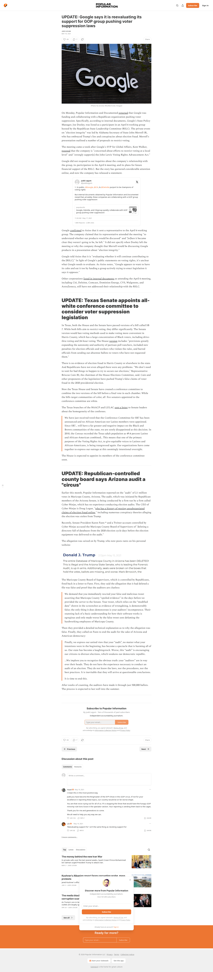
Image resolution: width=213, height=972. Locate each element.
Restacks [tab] (77, 767)
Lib (68, 823)
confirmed (75, 230)
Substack (94, 967)
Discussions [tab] (80, 850)
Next (143, 749)
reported (123, 113)
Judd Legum (66, 31)
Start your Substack (100, 960)
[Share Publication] (182, 5)
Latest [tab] (70, 850)
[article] (106, 862)
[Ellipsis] (150, 789)
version (113, 341)
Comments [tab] (67, 767)
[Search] (177, 5)
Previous (71, 749)
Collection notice (127, 954)
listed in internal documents (98, 279)
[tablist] (72, 766)
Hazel (69, 789)
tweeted (66, 151)
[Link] (58, 309)
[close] (130, 880)
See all (67, 917)
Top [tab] (64, 850)
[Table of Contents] (2, 486)
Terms (116, 954)
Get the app (119, 960)
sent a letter (121, 407)
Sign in (205, 5)
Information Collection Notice (106, 920)
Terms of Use (118, 917)
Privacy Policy (125, 920)
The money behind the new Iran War (82, 856)
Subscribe (192, 5)
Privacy (110, 954)
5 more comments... (70, 837)
